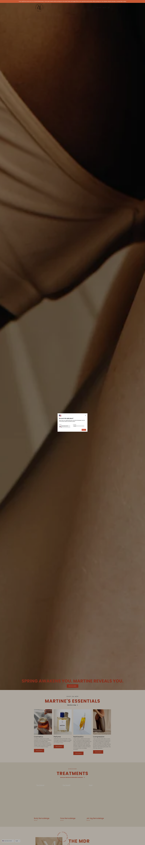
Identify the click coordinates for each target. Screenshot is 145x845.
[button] (85, 415)
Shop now (84, 429)
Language (74, 424)
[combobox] (64, 426)
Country (60, 424)
